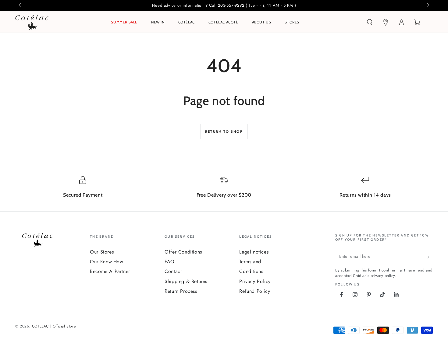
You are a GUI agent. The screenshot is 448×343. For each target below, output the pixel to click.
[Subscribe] (429, 256)
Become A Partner (110, 271)
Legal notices (253, 251)
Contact (173, 271)
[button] (370, 22)
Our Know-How (106, 261)
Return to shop (224, 131)
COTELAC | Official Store (53, 326)
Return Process (181, 291)
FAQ (170, 261)
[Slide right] (427, 5)
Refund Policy (254, 291)
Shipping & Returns (186, 281)
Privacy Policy (254, 281)
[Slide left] (20, 5)
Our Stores (102, 251)
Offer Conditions (183, 251)
